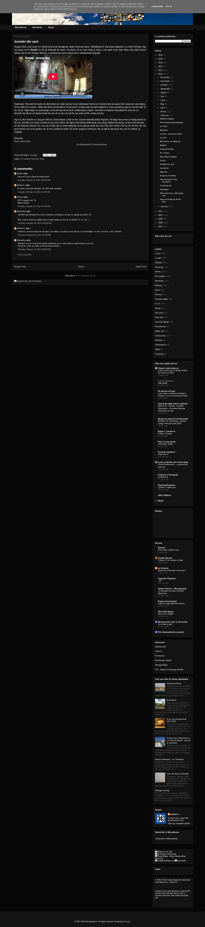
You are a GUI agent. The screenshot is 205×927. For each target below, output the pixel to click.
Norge (158, 308)
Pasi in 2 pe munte (167, 442)
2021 (160, 55)
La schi (163, 137)
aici (156, 897)
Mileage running (162, 790)
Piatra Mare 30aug (165, 444)
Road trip (34, 159)
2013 (160, 70)
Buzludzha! (171, 700)
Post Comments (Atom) (85, 276)
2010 (160, 215)
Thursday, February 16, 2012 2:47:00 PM (34, 235)
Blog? (161, 501)
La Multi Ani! (163, 477)
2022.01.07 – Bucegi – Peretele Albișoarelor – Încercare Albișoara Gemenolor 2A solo (171, 408)
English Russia (165, 558)
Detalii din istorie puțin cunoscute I (172, 570)
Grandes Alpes (161, 299)
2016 (160, 59)
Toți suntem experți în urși (168, 550)
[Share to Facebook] (52, 155)
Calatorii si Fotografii (168, 475)
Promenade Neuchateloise (171, 122)
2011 (160, 211)
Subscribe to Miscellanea (167, 838)
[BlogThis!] (46, 155)
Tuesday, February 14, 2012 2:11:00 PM (34, 192)
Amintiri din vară (167, 164)
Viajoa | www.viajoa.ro (168, 368)
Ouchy (163, 160)
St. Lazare (164, 153)
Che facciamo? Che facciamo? (168, 180)
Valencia (163, 172)
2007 (160, 226)
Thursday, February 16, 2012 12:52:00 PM (35, 223)
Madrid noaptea (167, 119)
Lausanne (164, 168)
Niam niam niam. (22, 141)
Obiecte (158, 285)
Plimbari (158, 262)
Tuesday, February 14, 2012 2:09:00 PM (34, 180)
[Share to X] (49, 155)
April (163, 108)
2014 (160, 66)
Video (41, 159)
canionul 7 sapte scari (167, 487)
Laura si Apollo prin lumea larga (173, 462)
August (164, 92)
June (163, 100)
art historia (163, 568)
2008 (160, 222)
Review (158, 294)
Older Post (141, 266)
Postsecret (159, 656)
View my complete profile (179, 823)
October (164, 85)
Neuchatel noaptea (168, 157)
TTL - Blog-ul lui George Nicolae (169, 669)
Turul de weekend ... (167, 452)
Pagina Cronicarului (167, 601)
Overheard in (161, 345)
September (166, 89)
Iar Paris (163, 126)
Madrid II (164, 130)
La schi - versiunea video (171, 134)
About (51, 27)
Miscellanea (20, 27)
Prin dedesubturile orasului (171, 632)
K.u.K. (157, 304)
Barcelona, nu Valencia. (170, 141)
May (163, 104)
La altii (158, 258)
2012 (160, 74)
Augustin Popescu (167, 578)
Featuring (159, 354)
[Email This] (44, 155)
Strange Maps (161, 665)
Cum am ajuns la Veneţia (178, 774)
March (164, 111)
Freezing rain (166, 185)
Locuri (158, 253)
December (165, 77)
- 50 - (160, 581)
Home (81, 266)
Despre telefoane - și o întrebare (169, 759)
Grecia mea (160, 336)
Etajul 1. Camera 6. (167, 431)
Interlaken (164, 189)
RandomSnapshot (166, 485)
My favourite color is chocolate (173, 622)
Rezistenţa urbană (163, 660)
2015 (160, 62)
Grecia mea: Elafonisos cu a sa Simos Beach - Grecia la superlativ (178, 740)
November (165, 81)
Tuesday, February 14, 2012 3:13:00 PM (34, 206)
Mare (157, 290)
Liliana (20, 173)
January (164, 206)
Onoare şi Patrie (174, 683)
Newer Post (20, 266)
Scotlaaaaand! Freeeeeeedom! (91, 144)
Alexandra (21, 211)
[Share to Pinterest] (54, 155)
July (163, 96)
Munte (158, 271)
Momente (159, 281)
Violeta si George (165, 434)
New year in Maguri (165, 614)
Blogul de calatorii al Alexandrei (173, 419)
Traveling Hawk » (166, 381)
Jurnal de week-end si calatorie (173, 403)
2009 (160, 219)
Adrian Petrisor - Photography (172, 588)
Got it (169, 6)
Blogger (127, 921)
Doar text (159, 317)
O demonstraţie (167, 149)
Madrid (163, 145)
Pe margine (25, 159)
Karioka (161, 548)
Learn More (157, 6)
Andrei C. (21, 185)
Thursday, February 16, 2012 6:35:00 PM (34, 249)
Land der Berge (162, 322)
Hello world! (162, 383)
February (165, 115)
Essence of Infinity (168, 176)
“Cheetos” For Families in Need (170, 560)
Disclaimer (37, 27)
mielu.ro (158, 651)
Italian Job (159, 331)
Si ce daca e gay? (165, 624)
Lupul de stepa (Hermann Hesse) (171, 603)
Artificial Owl (160, 647)
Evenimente (160, 326)
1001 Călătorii (164, 495)
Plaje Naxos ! (163, 454)
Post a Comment (24, 255)
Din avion (159, 313)
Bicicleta (158, 340)
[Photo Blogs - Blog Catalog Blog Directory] (173, 858)
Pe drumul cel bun (166, 391)
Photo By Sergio (165, 611)
